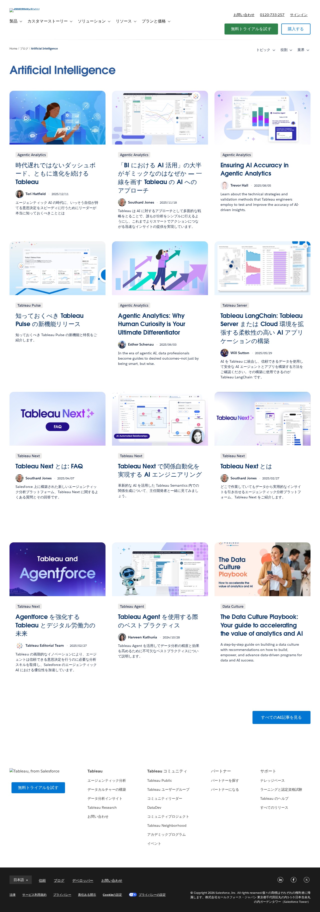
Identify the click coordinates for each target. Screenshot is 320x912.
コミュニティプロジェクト (168, 816)
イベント (154, 843)
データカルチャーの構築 (107, 789)
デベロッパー (82, 880)
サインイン (299, 15)
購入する (296, 29)
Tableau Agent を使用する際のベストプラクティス (158, 621)
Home (13, 49)
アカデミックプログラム (166, 834)
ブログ (24, 49)
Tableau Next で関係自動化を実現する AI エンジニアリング (160, 470)
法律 (13, 894)
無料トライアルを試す (251, 29)
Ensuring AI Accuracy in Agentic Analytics (254, 169)
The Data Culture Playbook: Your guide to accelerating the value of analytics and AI (261, 625)
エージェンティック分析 (107, 780)
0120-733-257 (272, 15)
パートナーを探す (225, 780)
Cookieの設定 (112, 894)
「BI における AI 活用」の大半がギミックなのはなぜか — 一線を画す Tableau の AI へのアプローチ (160, 177)
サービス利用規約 (34, 894)
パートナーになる (225, 789)
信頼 (42, 880)
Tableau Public (159, 780)
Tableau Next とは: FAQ (49, 466)
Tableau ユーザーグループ (168, 789)
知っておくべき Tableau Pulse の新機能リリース (50, 320)
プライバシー (62, 894)
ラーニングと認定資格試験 (281, 789)
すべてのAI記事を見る (281, 717)
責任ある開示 (87, 894)
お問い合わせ (244, 15)
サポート (268, 771)
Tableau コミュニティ (167, 771)
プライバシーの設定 (152, 894)
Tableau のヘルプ (274, 798)
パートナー (221, 771)
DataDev (154, 807)
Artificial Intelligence (44, 49)
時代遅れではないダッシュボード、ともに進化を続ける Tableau (56, 173)
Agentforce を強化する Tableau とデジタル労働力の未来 (55, 625)
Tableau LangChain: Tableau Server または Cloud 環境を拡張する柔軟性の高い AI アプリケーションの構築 (262, 328)
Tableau (95, 771)
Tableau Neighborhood (166, 825)
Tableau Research (102, 807)
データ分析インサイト (105, 798)
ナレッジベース (272, 780)
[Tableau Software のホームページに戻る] (28, 8)
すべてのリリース (274, 807)
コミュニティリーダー (164, 798)
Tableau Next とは (246, 466)
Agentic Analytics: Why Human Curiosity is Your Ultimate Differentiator (151, 324)
